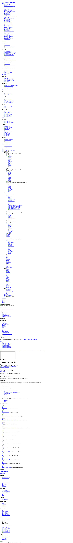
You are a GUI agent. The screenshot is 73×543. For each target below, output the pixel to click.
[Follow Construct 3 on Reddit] (7, 111)
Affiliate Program (5, 499)
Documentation (4, 484)
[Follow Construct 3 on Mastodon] (8, 116)
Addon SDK (10, 47)
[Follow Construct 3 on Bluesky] (8, 114)
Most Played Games (12, 100)
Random (3, 302)
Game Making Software (6, 477)
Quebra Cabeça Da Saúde (6, 443)
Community (4, 89)
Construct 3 (13, 153)
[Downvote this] (11, 366)
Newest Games (9, 99)
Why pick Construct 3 (10, 78)
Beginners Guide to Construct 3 (18, 205)
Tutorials (8, 65)
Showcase (4, 301)
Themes (8, 133)
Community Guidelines (6, 515)
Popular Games (7, 314)
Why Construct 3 (5, 490)
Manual (9, 45)
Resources (4, 40)
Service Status (4, 539)
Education (4, 74)
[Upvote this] (3, 366)
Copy (1, 341)
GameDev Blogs (5, 513)
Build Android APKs (11, 53)
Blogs (5, 288)
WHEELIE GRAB (5, 412)
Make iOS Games (16, 208)
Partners (3, 493)
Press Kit (3, 505)
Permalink (6, 400)
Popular (3, 299)
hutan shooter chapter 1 (6, 459)
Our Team (4, 504)
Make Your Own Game (6, 482)
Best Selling (9, 140)
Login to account (9, 295)
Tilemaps (8, 134)
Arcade (5, 276)
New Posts (8, 107)
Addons (8, 126)
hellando (5, 394)
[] (4, 391)
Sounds (10, 131)
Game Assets (4, 510)
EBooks (8, 128)
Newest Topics (10, 94)
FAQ (8, 81)
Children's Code (4, 537)
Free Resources (11, 79)
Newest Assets (10, 139)
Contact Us (6, 294)
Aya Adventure (4, 408)
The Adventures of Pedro (6, 451)
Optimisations (11, 55)
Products (3, 3)
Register (3, 148)
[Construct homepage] (8, 2)
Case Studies (4, 486)
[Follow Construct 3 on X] (7, 113)
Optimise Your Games (16, 209)
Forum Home (9, 93)
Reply (5, 401)
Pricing (3, 483)
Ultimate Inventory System (6, 467)
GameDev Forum (5, 511)
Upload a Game (10, 102)
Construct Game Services (16, 182)
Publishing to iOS (10, 54)
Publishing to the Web (12, 52)
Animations (10, 127)
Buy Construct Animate (10, 122)
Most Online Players (10, 101)
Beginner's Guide (9, 51)
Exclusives (8, 141)
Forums (5, 268)
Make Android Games (16, 207)
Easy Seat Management (6, 491)
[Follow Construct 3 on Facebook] (8, 115)
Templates (9, 132)
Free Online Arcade (5, 514)
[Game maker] (8, 150)
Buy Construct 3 (9, 121)
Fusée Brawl (4, 435)
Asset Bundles (9, 146)
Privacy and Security (11, 80)
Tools (8, 135)
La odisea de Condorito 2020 (7, 416)
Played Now (4, 300)
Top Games (4, 298)
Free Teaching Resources (6, 492)
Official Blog (11, 106)
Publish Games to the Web (17, 206)
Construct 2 (10, 221)
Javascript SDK (9, 72)
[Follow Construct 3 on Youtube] (8, 112)
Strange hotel (4, 439)
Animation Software (5, 478)
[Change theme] (9, 296)
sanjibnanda (2, 370)
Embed (7, 367)
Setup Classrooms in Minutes (13, 85)
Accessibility (4, 538)
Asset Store (6, 258)
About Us (3, 503)
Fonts (8, 129)
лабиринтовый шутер (6, 447)
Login (6, 148)
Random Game (8, 316)
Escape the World (5, 455)
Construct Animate (14, 169)
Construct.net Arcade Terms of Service (30, 339)
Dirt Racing (4, 463)
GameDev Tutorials (5, 512)
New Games (7, 313)
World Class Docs (10, 86)
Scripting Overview (11, 46)
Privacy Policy (4, 536)
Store (3, 117)
